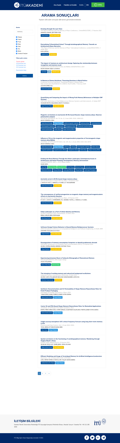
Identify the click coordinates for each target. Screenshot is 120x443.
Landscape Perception (90, 170)
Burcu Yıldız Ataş (46, 264)
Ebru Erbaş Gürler (46, 218)
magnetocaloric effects (60, 150)
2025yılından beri (21, 65)
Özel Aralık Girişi (21, 70)
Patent (19, 39)
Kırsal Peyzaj (70, 167)
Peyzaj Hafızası (57, 170)
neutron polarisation (47, 129)
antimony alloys (85, 123)
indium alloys (95, 147)
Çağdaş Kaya (45, 54)
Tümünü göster (20, 61)
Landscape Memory (68, 170)
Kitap (19, 44)
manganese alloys (71, 126)
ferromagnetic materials (48, 126)
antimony (66, 147)
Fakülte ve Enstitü (70, 5)
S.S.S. (81, 5)
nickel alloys (57, 129)
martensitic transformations (85, 126)
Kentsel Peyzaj (80, 167)
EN (87, 5)
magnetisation (60, 126)
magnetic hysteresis (47, 150)
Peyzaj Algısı (79, 170)
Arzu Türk (44, 167)
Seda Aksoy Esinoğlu (47, 123)
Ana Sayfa (57, 5)
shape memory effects (69, 129)
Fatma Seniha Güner (47, 297)
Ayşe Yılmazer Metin (47, 106)
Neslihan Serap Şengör (48, 280)
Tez (19, 49)
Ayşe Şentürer (45, 35)
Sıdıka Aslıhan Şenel (47, 347)
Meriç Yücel (44, 330)
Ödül (19, 46)
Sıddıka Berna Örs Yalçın (48, 363)
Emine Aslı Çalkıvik (46, 88)
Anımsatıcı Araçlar (90, 167)
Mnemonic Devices (46, 170)
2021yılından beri (21, 67)
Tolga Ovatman (46, 233)
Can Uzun (44, 71)
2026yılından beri (21, 63)
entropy (73, 147)
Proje (19, 42)
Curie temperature (96, 123)
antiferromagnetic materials (71, 123)
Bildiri (19, 51)
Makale (20, 37)
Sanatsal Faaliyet (22, 53)
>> (49, 373)
